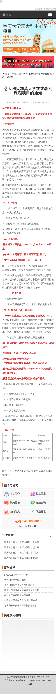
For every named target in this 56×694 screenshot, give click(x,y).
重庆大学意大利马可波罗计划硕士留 (21, 547)
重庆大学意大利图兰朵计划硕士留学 (21, 557)
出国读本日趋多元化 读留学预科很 (20, 600)
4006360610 (20, 42)
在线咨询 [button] (34, 49)
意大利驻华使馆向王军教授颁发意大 (21, 605)
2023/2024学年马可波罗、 (17, 574)
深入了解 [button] (21, 49)
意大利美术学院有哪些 (15, 579)
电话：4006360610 (28, 521)
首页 (8, 15)
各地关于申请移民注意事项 (17, 595)
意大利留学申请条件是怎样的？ (19, 584)
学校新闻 (16, 73)
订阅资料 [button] (9, 49)
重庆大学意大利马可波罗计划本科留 (21, 542)
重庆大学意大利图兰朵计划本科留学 (21, 552)
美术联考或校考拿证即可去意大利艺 (21, 590)
